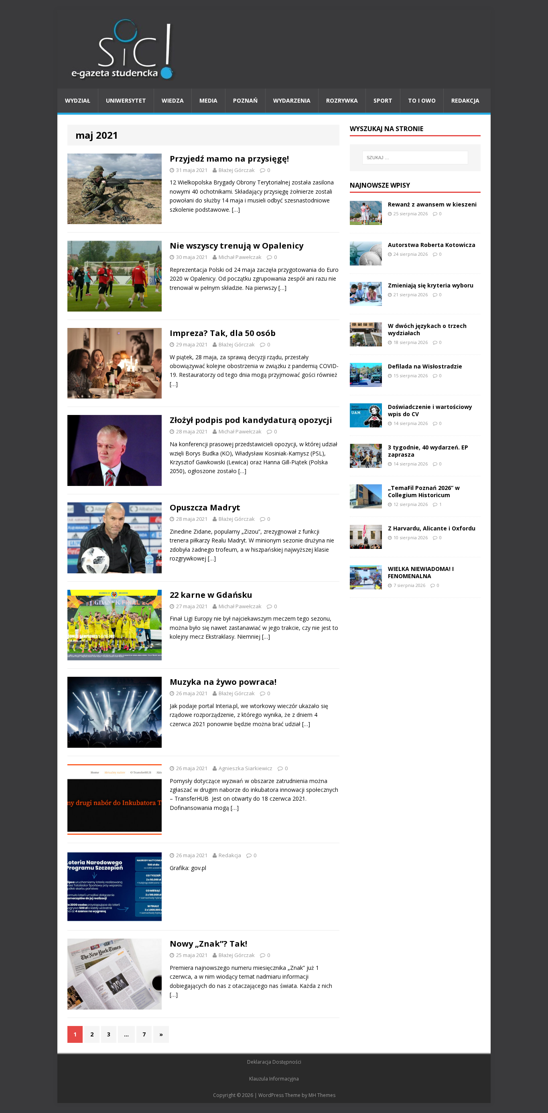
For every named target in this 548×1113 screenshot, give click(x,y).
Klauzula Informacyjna (274, 1078)
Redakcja (465, 100)
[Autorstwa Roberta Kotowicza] (366, 260)
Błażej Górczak (237, 170)
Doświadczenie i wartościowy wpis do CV (430, 410)
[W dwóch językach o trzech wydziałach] (366, 341)
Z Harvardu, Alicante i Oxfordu (431, 528)
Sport (382, 100)
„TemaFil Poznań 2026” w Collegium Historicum (424, 491)
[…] (236, 209)
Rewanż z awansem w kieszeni (432, 204)
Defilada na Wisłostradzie (425, 366)
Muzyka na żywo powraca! (223, 681)
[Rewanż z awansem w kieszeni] (366, 220)
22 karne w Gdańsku (211, 594)
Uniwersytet (126, 100)
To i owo (422, 100)
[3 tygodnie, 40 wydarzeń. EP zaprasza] (366, 463)
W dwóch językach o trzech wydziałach (427, 329)
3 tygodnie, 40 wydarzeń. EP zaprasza (428, 450)
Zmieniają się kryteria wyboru (430, 285)
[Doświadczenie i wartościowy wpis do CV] (366, 422)
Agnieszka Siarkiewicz (245, 768)
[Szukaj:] (415, 157)
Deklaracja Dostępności (274, 1061)
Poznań (245, 100)
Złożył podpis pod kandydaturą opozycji (251, 420)
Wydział (77, 100)
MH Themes (322, 1095)
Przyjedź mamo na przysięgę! (229, 158)
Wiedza (173, 100)
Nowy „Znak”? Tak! (208, 943)
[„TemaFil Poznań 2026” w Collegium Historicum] (366, 503)
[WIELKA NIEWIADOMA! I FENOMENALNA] (366, 584)
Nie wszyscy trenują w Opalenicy (236, 245)
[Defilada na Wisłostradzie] (366, 382)
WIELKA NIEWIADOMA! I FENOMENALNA (421, 572)
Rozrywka (342, 100)
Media (208, 100)
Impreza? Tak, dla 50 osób (223, 333)
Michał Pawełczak (240, 257)
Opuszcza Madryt (205, 507)
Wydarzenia (292, 100)
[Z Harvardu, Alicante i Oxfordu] (366, 544)
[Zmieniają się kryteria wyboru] (366, 301)
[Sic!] (274, 49)
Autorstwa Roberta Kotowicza (431, 245)
